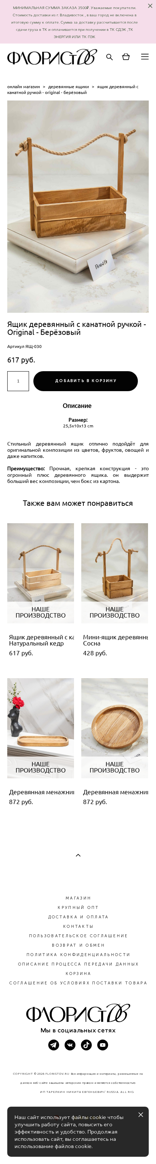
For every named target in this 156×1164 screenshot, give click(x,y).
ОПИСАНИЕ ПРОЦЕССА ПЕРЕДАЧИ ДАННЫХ (78, 964)
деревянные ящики (68, 86)
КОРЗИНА (79, 973)
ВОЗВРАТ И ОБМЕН (78, 945)
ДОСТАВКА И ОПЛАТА (78, 917)
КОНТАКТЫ (78, 926)
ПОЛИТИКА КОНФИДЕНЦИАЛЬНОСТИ (78, 954)
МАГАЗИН (78, 898)
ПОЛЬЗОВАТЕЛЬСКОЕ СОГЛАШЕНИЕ (78, 936)
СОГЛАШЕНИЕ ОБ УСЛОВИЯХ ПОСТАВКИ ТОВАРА (78, 983)
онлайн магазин (23, 86)
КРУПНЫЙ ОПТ (78, 907)
